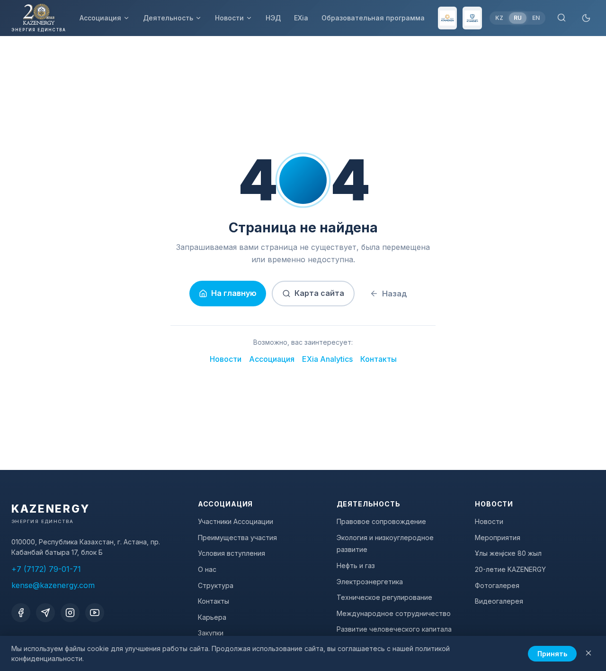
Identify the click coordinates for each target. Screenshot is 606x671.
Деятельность (168, 18)
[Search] (561, 18)
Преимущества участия (237, 537)
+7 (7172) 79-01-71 (46, 569)
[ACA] (472, 18)
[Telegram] (45, 612)
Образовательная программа (373, 18)
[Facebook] (20, 612)
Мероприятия (497, 537)
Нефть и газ (356, 565)
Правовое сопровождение (381, 521)
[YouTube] (94, 612)
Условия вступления (231, 553)
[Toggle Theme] (586, 18)
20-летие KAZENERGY (510, 569)
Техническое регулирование (384, 597)
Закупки (210, 633)
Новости (229, 18)
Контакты (378, 359)
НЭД (273, 18)
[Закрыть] (588, 654)
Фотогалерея (497, 585)
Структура (215, 585)
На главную (234, 293)
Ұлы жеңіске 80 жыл (508, 553)
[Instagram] (70, 612)
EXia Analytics (327, 359)
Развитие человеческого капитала (394, 629)
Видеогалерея (499, 601)
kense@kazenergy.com (53, 585)
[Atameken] (447, 18)
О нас (207, 569)
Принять (552, 654)
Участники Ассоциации (235, 521)
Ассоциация (100, 18)
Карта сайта (319, 293)
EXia (301, 18)
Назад (394, 293)
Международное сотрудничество (394, 613)
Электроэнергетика (370, 582)
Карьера (212, 617)
